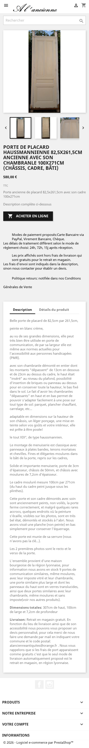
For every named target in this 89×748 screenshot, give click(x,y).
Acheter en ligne (28, 216)
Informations (16, 735)
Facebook (39, 684)
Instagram (49, 684)
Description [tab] (22, 309)
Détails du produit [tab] (54, 309)
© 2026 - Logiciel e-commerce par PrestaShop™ (38, 742)
